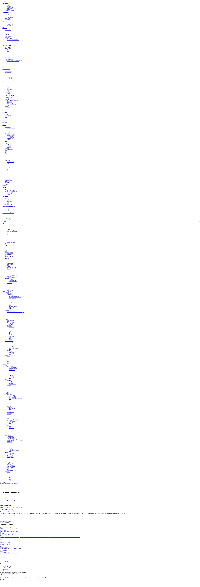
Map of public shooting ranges (10, 210)
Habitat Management (8, 99)
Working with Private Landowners (12, 100)
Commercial (5, 12)
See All (8, 54)
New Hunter (7, 148)
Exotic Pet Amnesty (8, 98)
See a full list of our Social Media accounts (7, 553)
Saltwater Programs (10, 323)
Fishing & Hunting (8, 5)
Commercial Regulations (11, 135)
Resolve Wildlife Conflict (9, 45)
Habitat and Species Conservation (12, 230)
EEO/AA (4, 568)
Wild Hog (6, 155)
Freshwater (6, 114)
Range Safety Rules (8, 208)
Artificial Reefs (7, 220)
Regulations (6, 143)
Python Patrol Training (6, 509)
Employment (7, 262)
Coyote (8, 51)
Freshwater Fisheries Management (12, 228)
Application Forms (8, 30)
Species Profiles (7, 85)
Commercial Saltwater (10, 15)
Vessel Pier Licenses (8, 19)
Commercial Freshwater (11, 16)
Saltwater (8, 360)
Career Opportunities (10, 264)
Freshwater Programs (10, 322)
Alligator (8, 86)
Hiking (8, 202)
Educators (8, 107)
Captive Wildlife (9, 38)
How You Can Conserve (8, 95)
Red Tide (6, 118)
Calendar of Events (8, 219)
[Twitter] (2, 552)
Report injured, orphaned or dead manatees (14, 64)
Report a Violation (8, 36)
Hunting (4, 141)
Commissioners (7, 237)
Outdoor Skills (11, 352)
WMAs (4, 187)
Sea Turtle (8, 92)
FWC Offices (7, 248)
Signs (5, 255)
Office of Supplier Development (7, 566)
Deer (5, 151)
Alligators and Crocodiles (13, 306)
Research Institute (12, 445)
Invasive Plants (9, 101)
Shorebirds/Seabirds (12, 307)
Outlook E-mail (5, 561)
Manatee (8, 90)
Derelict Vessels (7, 181)
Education (6, 106)
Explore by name (9, 167)
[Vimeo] (5, 552)
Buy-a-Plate (9, 269)
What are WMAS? (10, 166)
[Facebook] (1, 552)
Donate (8, 268)
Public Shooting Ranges (8, 149)
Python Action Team (6, 505)
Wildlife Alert (6, 34)
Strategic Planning (8, 239)
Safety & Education (8, 175)
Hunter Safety (9, 146)
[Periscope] (6, 552)
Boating (4, 172)
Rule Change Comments (9, 252)
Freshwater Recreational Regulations (13, 40)
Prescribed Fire (9, 102)
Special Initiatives (7, 76)
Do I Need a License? (10, 7)
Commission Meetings (10, 453)
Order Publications (8, 254)
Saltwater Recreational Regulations (12, 39)
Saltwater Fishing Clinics (11, 137)
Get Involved (5, 258)
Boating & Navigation (10, 290)
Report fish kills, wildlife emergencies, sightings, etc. (13, 60)
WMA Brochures (9, 144)
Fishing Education (10, 130)
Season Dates (9, 145)
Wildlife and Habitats (8, 81)
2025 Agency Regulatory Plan (42, 577)
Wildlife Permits (7, 23)
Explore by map (9, 168)
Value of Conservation (8, 71)
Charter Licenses (7, 18)
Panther (8, 91)
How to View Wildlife (10, 162)
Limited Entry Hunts (10, 147)
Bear (7, 49)
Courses (8, 178)
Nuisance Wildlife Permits (9, 24)
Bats (7, 50)
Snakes (8, 53)
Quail (7, 390)
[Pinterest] (8, 552)
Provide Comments (10, 138)
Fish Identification (10, 136)
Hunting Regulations (10, 41)
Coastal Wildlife (9, 77)
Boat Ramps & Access (8, 180)
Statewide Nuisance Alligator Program (13, 61)
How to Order (9, 6)
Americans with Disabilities (7, 567)
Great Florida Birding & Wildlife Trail (11, 217)
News (6, 241)
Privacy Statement (5, 569)
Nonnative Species (8, 84)
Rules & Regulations (8, 240)
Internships (6, 261)
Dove (5, 152)
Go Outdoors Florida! (8, 213)
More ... (4, 28)
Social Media (9, 461)
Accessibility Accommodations (10, 10)
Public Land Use (7, 9)
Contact (4, 245)
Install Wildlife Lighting (8, 97)
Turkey (6, 153)
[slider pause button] (0, 494)
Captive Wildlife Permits (9, 25)
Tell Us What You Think (9, 251)
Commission (5, 234)
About (6, 121)
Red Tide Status (11, 314)
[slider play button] (1, 494)
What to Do (9, 169)
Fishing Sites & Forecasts (11, 437)
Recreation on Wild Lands (9, 165)
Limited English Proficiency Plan (7, 565)
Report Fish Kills (9, 62)
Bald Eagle (8, 87)
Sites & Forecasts (9, 131)
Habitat (6, 116)
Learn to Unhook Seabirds (9, 47)
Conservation (6, 69)
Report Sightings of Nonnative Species (15, 315)
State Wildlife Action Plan (11, 78)
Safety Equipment (10, 176)
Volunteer (6, 260)
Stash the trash (7, 75)
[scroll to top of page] (0, 549)
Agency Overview (8, 238)
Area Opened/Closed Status (11, 190)
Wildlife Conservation (10, 330)
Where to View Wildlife (10, 161)
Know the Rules (7, 37)
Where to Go (7, 198)
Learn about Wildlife (12, 353)
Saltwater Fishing (7, 133)
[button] (5, 1)
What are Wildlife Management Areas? (11, 191)
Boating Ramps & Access (9, 216)
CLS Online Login (10, 17)
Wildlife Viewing (7, 160)
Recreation (5, 196)
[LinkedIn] (7, 552)
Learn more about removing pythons (6, 521)
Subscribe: (16, 553)
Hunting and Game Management (12, 227)
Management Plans (10, 103)
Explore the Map (9, 193)
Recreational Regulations (11, 128)
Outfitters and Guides (8, 204)
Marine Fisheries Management (12, 231)
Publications (7, 120)
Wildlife (4, 21)
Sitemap (3, 570)
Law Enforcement (10, 229)
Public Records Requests (9, 253)
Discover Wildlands (10, 436)
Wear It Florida (7, 183)
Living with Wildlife (8, 48)
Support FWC (7, 265)
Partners (6, 243)
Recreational (5, 3)
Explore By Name (10, 192)
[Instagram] (0, 552)
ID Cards (8, 177)
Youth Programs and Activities (12, 267)
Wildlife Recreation (7, 158)
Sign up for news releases (11, 242)
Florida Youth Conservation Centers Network (12, 218)
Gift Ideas (8, 266)
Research (4, 112)
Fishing (4, 125)
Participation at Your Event (9, 256)
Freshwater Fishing (8, 127)
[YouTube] (4, 552)
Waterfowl (8, 391)
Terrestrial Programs (8, 74)
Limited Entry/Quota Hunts (11, 8)
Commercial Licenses (8, 14)
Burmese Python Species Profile (9, 500)
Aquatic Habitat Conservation (11, 104)
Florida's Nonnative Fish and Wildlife (8, 488)
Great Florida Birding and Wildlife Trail (15, 398)
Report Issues (6, 57)
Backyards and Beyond (10, 163)
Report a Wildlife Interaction (9, 59)
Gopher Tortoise (9, 89)
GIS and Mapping (8, 115)
